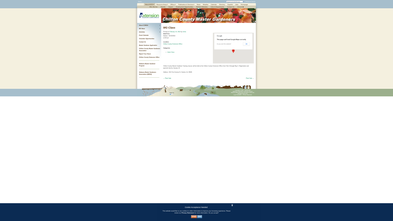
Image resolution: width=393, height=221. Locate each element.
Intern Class (170, 52)
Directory (222, 4)
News (198, 4)
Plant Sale (167, 78)
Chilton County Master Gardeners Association (149, 49)
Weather (205, 4)
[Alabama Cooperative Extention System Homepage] (149, 20)
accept (194, 216)
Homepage (244, 4)
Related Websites (202, 7)
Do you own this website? (224, 44)
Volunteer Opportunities (146, 38)
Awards (163, 7)
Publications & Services (185, 4)
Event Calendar (144, 35)
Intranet (240, 7)
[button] (243, 1)
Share (139, 1)
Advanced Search (250, 1)
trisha (184, 31)
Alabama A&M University (237, 92)
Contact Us (230, 7)
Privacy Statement (247, 94)
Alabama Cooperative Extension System (243, 91)
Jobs (236, 4)
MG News (142, 28)
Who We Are (153, 7)
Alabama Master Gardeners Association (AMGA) (147, 73)
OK (246, 44)
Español (230, 4)
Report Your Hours (145, 54)
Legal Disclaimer (237, 94)
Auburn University (249, 92)
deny (199, 216)
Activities (142, 32)
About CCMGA (143, 25)
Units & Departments (217, 7)
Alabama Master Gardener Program (147, 65)
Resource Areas (161, 4)
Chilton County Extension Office (149, 57)
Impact (170, 7)
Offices (172, 4)
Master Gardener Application (148, 45)
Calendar (214, 4)
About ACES (149, 4)
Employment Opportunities (184, 7)
